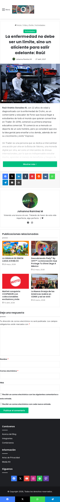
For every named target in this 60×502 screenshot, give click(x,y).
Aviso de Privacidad (11, 457)
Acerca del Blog (9, 434)
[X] (12, 176)
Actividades (40, 25)
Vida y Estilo (28, 25)
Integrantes (7, 438)
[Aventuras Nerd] (23, 9)
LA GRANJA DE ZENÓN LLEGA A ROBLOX (12, 259)
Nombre (4, 359)
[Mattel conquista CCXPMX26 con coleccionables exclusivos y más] (15, 281)
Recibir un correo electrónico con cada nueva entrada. (26, 404)
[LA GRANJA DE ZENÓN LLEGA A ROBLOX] (15, 248)
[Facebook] (5, 176)
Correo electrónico (9, 371)
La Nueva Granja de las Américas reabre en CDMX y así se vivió (42, 294)
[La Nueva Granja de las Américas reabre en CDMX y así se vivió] (44, 281)
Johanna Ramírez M (24, 59)
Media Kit (6, 462)
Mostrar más (29, 164)
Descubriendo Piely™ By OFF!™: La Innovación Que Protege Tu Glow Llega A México (44, 262)
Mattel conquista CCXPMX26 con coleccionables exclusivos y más (11, 295)
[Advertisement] (46, 10)
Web (2, 383)
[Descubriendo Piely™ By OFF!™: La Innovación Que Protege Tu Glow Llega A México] (44, 248)
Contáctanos (8, 443)
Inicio (18, 25)
